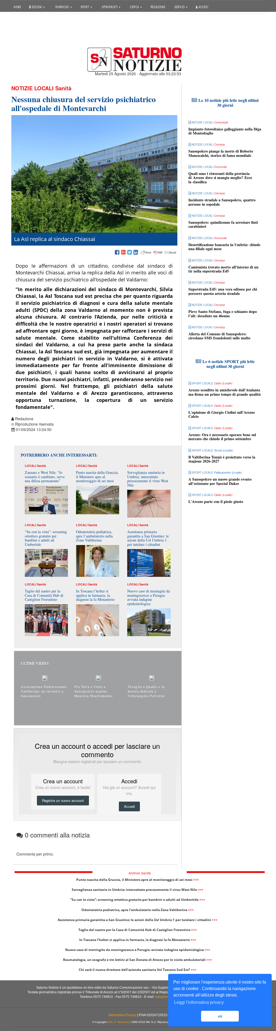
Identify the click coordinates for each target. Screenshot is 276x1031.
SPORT (85, 6)
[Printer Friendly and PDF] (158, 252)
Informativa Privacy (122, 1015)
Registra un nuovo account (63, 800)
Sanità (63, 88)
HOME (17, 6)
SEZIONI (37, 6)
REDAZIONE (157, 6)
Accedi (203, 6)
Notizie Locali (32, 88)
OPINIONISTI (110, 6)
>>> (196, 879)
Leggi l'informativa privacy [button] (199, 1002)
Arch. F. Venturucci (118, 1021)
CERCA (135, 6)
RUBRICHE (63, 6)
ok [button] (220, 1016)
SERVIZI (180, 6)
